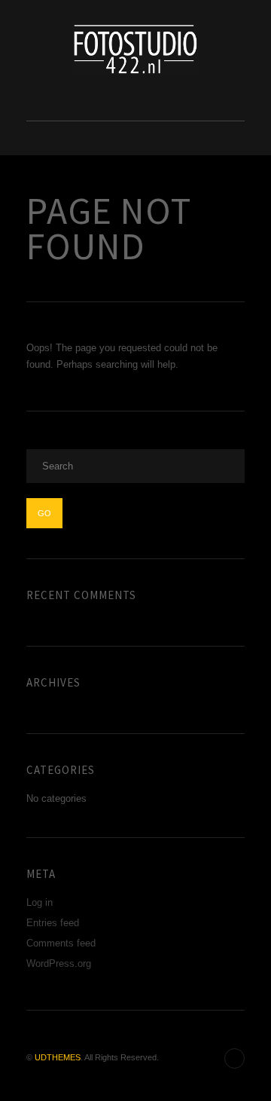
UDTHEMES (58, 1057)
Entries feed (52, 922)
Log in (39, 902)
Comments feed (61, 943)
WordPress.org (58, 963)
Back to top (234, 1058)
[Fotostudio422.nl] (135, 49)
